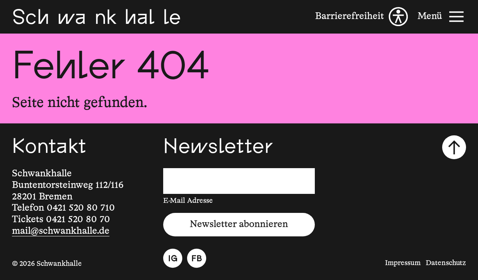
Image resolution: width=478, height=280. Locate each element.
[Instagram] (172, 258)
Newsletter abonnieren (239, 224)
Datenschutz (446, 263)
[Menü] (442, 16)
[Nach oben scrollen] (454, 147)
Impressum (403, 263)
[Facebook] (196, 258)
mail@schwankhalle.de (60, 231)
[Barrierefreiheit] (361, 16)
